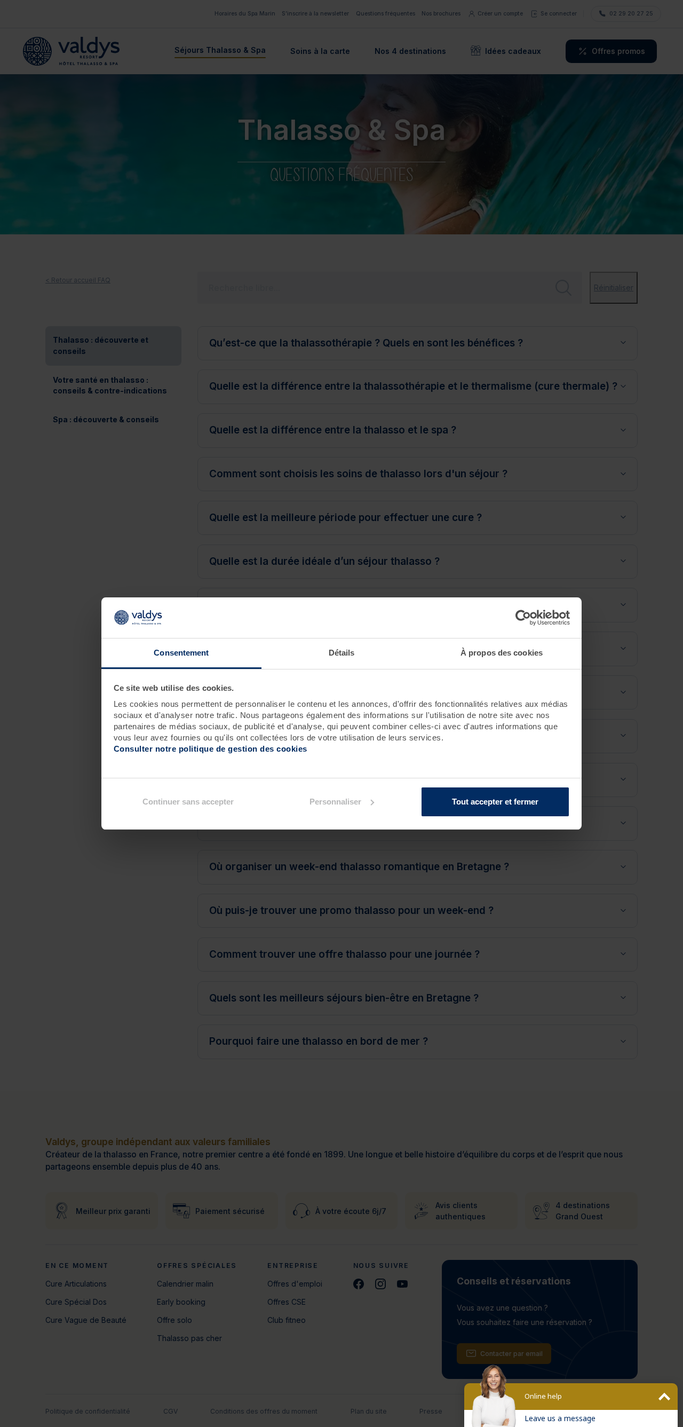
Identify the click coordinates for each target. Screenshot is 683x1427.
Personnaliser (335, 801)
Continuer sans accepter (188, 801)
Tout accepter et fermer (495, 801)
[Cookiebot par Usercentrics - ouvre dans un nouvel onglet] (523, 618)
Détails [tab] (342, 652)
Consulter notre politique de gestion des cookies (210, 748)
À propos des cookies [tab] (501, 652)
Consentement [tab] (181, 652)
